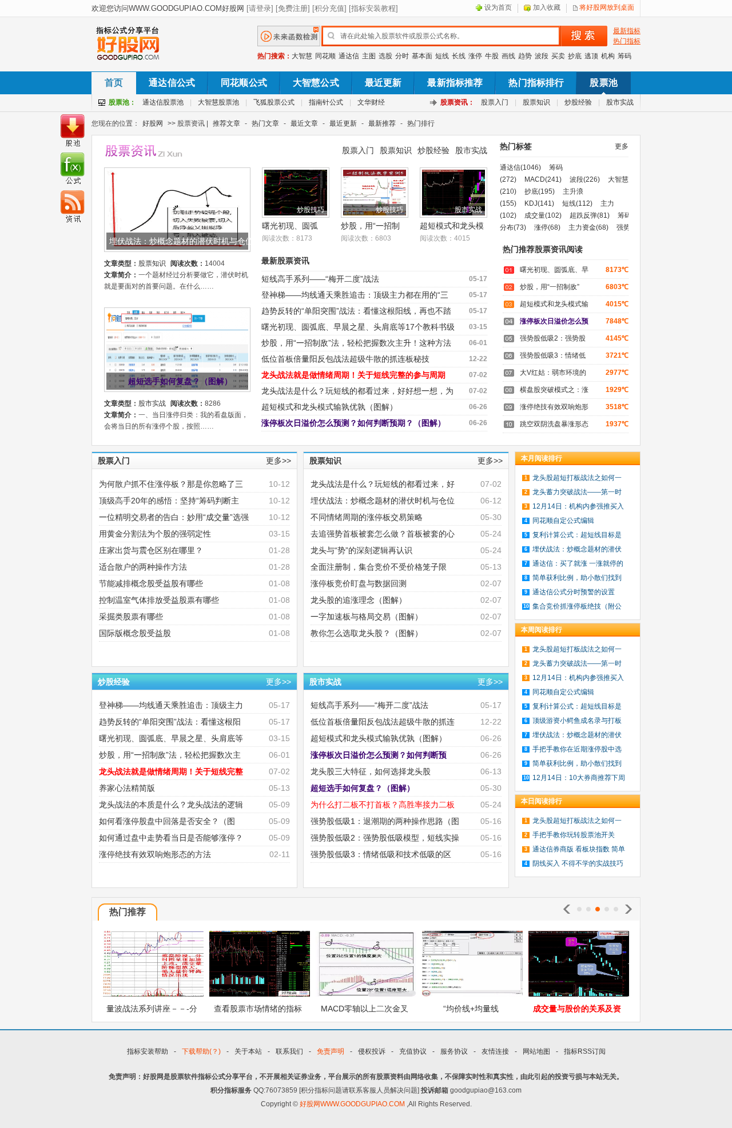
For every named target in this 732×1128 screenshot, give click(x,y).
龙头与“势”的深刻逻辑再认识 (361, 550)
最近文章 (304, 123)
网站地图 (536, 1051)
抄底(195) (539, 191)
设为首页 (498, 7)
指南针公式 (326, 102)
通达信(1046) (520, 167)
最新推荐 (382, 123)
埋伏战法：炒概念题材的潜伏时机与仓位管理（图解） (181, 241)
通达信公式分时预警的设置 (573, 592)
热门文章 (265, 123)
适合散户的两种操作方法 (143, 566)
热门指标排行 (536, 82)
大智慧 (302, 56)
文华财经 (371, 102)
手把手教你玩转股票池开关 (573, 835)
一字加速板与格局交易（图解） (367, 616)
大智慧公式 (316, 82)
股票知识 (536, 102)
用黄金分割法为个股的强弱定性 (155, 533)
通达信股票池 (163, 102)
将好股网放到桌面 (606, 7)
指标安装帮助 (147, 1051)
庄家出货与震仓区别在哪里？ (151, 550)
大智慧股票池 (218, 102)
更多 (621, 146)
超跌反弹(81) (590, 215)
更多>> (278, 460)
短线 (442, 56)
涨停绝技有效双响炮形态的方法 (155, 854)
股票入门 (494, 102)
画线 (508, 56)
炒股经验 (578, 102)
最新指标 (626, 31)
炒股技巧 (310, 210)
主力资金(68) (588, 227)
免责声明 (330, 1051)
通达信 (349, 56)
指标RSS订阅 (585, 1051)
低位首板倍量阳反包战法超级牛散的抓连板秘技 (345, 358)
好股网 (152, 123)
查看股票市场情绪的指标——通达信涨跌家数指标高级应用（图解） (258, 1012)
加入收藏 (546, 7)
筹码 (624, 56)
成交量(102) (543, 215)
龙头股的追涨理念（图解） (359, 600)
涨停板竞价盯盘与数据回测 (359, 583)
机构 (608, 56)
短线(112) (577, 203)
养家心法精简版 (127, 788)
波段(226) (585, 179)
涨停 (475, 56)
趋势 (525, 56)
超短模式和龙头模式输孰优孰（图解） (329, 406)
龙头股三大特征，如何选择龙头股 (371, 771)
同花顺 (325, 56)
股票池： (122, 102)
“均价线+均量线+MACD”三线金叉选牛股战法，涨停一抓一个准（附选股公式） (470, 1012)
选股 (385, 56)
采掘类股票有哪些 (131, 616)
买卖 (558, 56)
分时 (402, 56)
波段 (541, 56)
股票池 (603, 82)
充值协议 (413, 1051)
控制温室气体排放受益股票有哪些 (159, 600)
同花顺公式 (244, 82)
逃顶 (591, 56)
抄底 (575, 56)
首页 (114, 82)
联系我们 (289, 1051)
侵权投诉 (371, 1051)
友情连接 (495, 1051)
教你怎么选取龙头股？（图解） (367, 633)
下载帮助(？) (201, 1051)
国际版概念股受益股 (135, 633)
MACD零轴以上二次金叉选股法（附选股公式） (364, 1012)
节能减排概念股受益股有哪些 (151, 583)
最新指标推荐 (455, 82)
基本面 (422, 56)
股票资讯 (155, 151)
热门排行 (421, 123)
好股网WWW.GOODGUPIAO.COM (353, 1104)
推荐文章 (226, 123)
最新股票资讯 (285, 260)
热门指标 (626, 41)
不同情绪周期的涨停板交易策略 (367, 517)
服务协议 (454, 1051)
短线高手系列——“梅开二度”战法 (320, 278)
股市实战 (620, 102)
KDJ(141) (539, 203)
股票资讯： (457, 102)
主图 (369, 56)
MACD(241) (543, 179)
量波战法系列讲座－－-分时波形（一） (151, 1012)
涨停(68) (547, 227)
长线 (459, 56)
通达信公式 (172, 82)
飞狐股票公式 (274, 102)
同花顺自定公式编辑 (563, 521)
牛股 (492, 56)
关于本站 (248, 1051)
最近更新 (383, 82)
